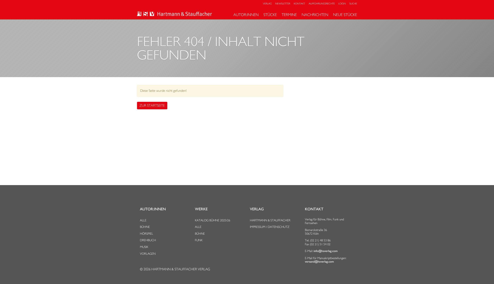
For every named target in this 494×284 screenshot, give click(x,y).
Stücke (270, 14)
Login (342, 3)
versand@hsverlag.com (319, 262)
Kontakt (299, 3)
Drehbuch (148, 240)
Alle (143, 220)
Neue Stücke (345, 14)
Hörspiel (146, 233)
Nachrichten (315, 14)
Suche (353, 3)
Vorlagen (148, 253)
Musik (144, 247)
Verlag (267, 3)
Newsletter (282, 3)
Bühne (145, 227)
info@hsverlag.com (326, 251)
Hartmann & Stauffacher (270, 220)
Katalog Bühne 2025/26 (212, 220)
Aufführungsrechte (322, 3)
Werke (201, 209)
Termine (289, 14)
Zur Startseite (152, 106)
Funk (199, 240)
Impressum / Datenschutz (269, 227)
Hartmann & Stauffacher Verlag (180, 269)
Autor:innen (246, 14)
